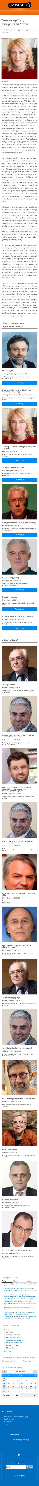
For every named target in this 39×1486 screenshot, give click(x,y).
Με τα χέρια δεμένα (10, 1149)
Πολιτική (9, 1332)
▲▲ (36, 1406)
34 (4, 1386)
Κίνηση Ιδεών (10, 1348)
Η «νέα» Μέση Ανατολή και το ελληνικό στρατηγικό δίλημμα (17, 842)
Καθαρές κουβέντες (10, 1200)
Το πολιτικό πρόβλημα (11, 998)
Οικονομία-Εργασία (13, 1335)
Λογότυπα (7, 1424)
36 (4, 1391)
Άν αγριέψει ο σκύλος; (20, 1308)
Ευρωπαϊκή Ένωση (12, 1345)
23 (35, 1386)
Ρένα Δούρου (7, 30)
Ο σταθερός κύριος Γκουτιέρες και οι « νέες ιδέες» (19, 894)
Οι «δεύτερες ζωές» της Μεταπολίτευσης (18, 1099)
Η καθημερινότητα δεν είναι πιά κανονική (19, 523)
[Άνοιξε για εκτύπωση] (32, 36)
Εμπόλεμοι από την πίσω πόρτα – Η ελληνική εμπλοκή (16, 946)
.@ (20, 1440)
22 (31, 1386)
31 (4, 1378)
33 (4, 1383)
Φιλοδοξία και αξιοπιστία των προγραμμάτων (20, 1317)
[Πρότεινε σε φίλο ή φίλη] (36, 36)
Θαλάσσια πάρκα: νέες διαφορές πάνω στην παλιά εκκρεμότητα (18, 736)
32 (4, 1381)
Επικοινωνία (8, 1421)
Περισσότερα (19, 383)
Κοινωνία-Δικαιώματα (14, 1343)
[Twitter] (19, 1455)
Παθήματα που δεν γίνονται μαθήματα (17, 616)
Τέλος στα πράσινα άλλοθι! (13, 468)
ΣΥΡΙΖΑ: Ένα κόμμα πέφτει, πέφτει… (16, 1250)
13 (22, 1383)
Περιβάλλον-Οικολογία (14, 1337)
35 (4, 1389)
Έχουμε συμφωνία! (9, 597)
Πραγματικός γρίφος (10, 578)
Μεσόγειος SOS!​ (8, 371)
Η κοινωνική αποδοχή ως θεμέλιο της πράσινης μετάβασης (17, 391)
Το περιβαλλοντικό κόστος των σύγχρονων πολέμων (19, 447)
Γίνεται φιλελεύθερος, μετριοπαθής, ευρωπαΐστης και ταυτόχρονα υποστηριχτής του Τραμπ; (17, 789)
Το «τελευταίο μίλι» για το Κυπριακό (17, 1048)
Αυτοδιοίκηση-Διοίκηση (14, 1340)
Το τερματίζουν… (9, 685)
